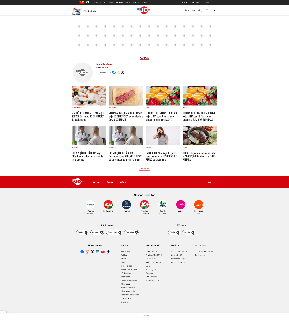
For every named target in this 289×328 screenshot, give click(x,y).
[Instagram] (87, 252)
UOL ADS (145, 2)
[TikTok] (108, 252)
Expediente (150, 273)
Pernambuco (126, 251)
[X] (92, 252)
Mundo (124, 262)
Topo (209, 182)
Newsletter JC (176, 255)
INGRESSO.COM (99, 2)
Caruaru (97, 232)
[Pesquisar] (214, 10)
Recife (82, 232)
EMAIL (207, 2)
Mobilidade (125, 284)
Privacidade (151, 258)
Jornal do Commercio (204, 251)
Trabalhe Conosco (153, 280)
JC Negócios (126, 273)
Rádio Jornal (200, 255)
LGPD (148, 266)
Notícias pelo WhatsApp (180, 251)
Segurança (125, 276)
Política (124, 255)
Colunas (96, 182)
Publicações (151, 269)
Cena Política (126, 266)
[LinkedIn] (97, 252)
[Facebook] (82, 252)
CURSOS (128, 2)
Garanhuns (114, 232)
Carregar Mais (144, 169)
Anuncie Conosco (178, 262)
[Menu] (207, 10)
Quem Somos (151, 251)
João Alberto (126, 298)
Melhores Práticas (153, 262)
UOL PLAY (136, 2)
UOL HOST (110, 2)
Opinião (109, 182)
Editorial (123, 182)
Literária (124, 302)
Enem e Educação (128, 287)
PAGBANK (119, 2)
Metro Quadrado (128, 291)
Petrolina (131, 232)
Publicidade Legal (178, 258)
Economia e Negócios (130, 294)
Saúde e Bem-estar (129, 280)
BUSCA (184, 2)
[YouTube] (103, 252)
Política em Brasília (129, 269)
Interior (188, 232)
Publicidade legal (192, 10)
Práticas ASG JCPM (154, 255)
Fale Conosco (151, 276)
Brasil (123, 258)
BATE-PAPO (196, 2)
